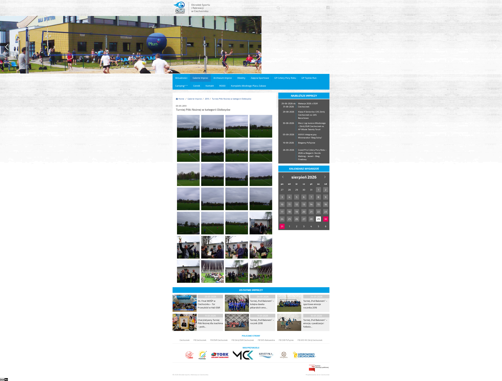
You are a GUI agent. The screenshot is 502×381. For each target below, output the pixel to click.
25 (289, 219)
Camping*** (181, 85)
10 (282, 204)
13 (304, 204)
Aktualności (181, 77)
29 (318, 219)
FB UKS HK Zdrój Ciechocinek (310, 340)
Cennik (196, 85)
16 (325, 204)
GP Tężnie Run (308, 77)
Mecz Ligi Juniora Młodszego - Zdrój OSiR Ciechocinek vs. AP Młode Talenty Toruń (312, 126)
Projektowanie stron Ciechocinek (317, 375)
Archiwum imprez (222, 77)
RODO (222, 85)
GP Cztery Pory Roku (285, 77)
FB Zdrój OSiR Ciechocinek (243, 340)
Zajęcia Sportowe (260, 77)
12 (296, 204)
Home (181, 98)
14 (311, 204)
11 (289, 204)
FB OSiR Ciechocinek (219, 340)
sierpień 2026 (303, 177)
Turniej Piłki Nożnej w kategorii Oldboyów (231, 98)
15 (318, 204)
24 (282, 219)
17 (282, 211)
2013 (207, 98)
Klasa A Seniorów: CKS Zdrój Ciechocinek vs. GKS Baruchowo (311, 114)
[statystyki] (4, 379)
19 (296, 211)
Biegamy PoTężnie (306, 142)
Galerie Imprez (200, 77)
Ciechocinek (185, 340)
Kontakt (210, 85)
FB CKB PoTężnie (286, 340)
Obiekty (241, 77)
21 (311, 211)
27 (304, 219)
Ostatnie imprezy (251, 290)
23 (325, 211)
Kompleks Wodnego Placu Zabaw (248, 85)
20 (304, 211)
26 (296, 219)
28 (311, 219)
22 (318, 211)
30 (325, 219)
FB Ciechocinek (199, 340)
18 (289, 211)
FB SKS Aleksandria (266, 340)
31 (282, 226)
